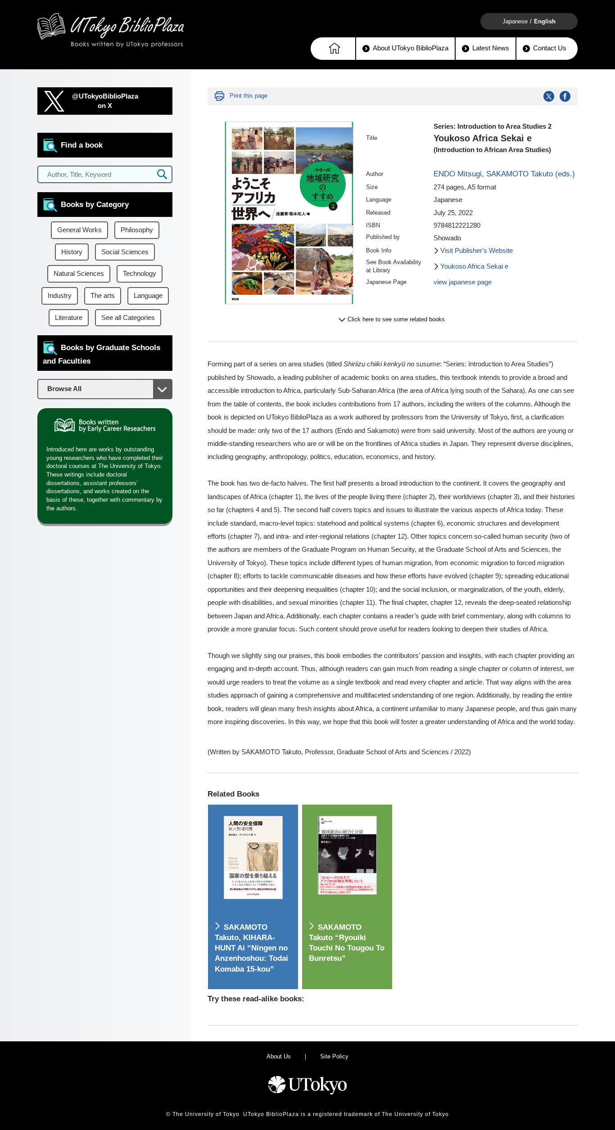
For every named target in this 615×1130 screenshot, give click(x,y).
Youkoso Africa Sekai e (474, 266)
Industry (60, 295)
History (71, 252)
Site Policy (334, 1056)
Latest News (490, 48)
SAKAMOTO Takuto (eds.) (530, 174)
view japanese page (463, 282)
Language (148, 295)
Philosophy (137, 230)
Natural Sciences (79, 273)
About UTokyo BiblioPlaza (410, 48)
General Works (79, 230)
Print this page (248, 95)
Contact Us (549, 48)
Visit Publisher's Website (476, 250)
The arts (102, 295)
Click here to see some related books (396, 319)
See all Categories (128, 317)
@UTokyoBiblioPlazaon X (105, 101)
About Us (279, 1056)
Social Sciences (125, 252)
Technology (139, 273)
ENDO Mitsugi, (460, 174)
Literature (68, 317)
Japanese (515, 21)
